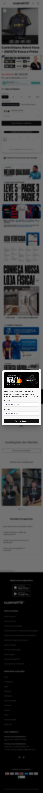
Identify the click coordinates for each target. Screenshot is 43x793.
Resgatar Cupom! (21, 421)
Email (7, 410)
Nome (7, 401)
